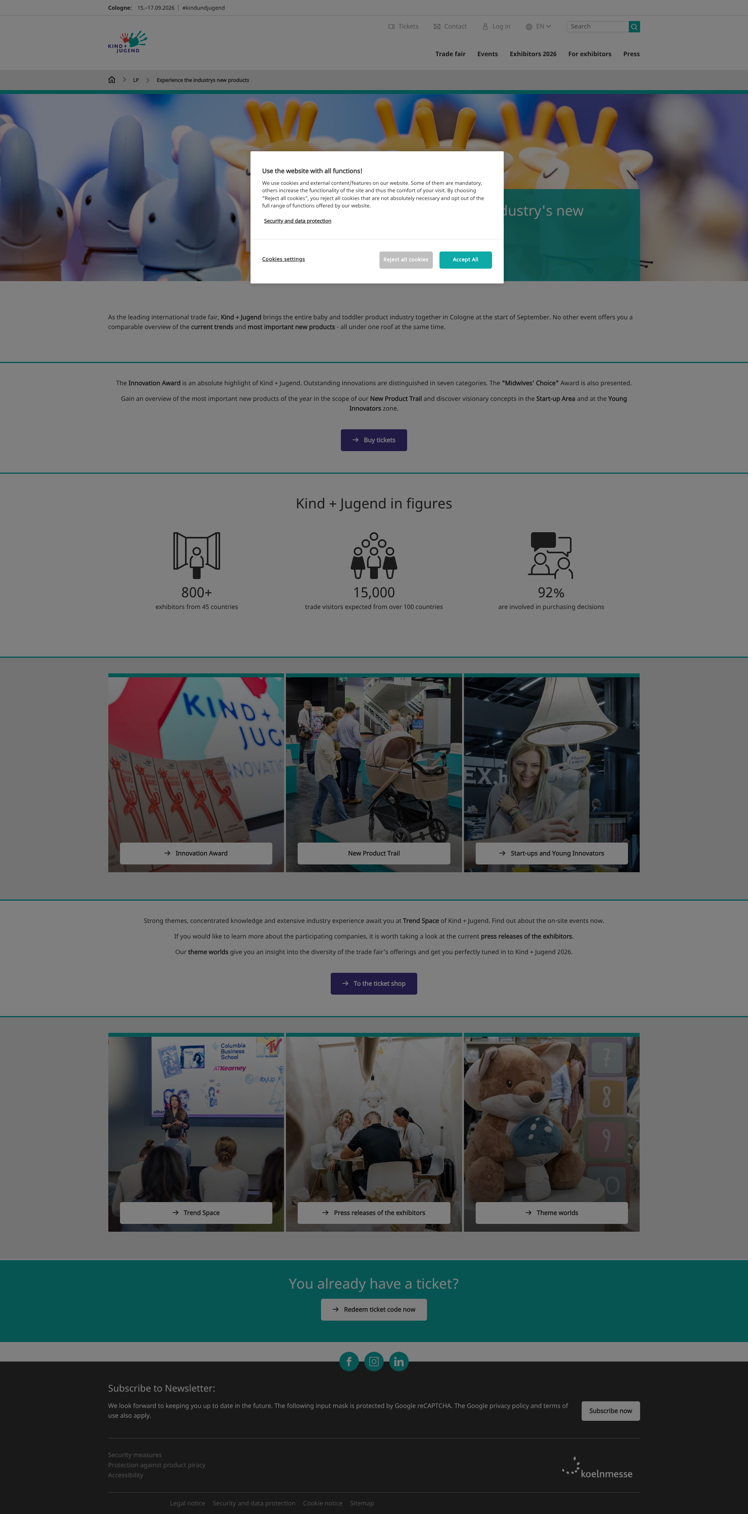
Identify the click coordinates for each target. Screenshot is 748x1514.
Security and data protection (298, 221)
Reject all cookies (406, 260)
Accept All (466, 260)
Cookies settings (283, 259)
